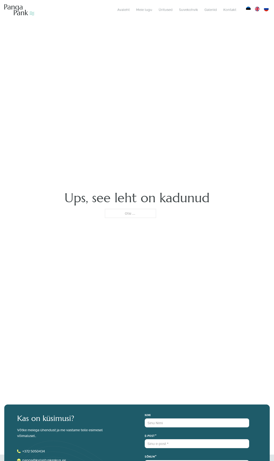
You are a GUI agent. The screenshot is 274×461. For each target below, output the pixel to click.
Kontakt (229, 9)
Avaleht (123, 9)
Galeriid (210, 9)
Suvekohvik (188, 9)
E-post (150, 435)
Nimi (148, 415)
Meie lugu (144, 9)
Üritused (166, 9)
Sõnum (150, 456)
